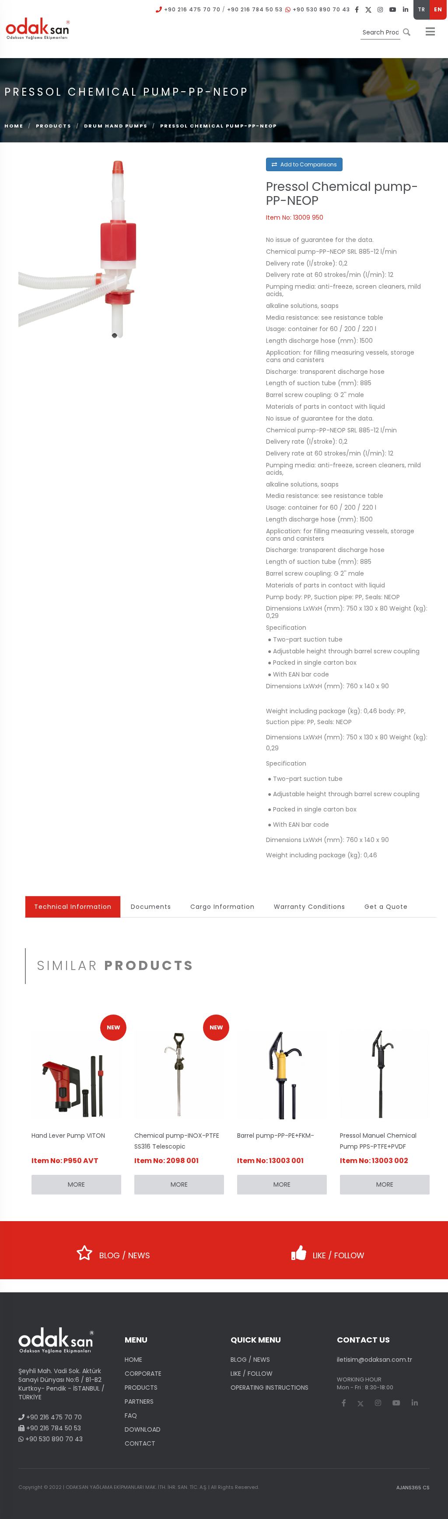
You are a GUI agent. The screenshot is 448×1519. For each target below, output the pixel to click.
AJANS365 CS (413, 1487)
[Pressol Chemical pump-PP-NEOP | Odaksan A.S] (38, 28)
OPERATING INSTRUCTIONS (269, 1387)
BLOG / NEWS (123, 1255)
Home (13, 125)
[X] (368, 9)
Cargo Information (222, 906)
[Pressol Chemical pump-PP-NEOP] (117, 245)
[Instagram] (380, 9)
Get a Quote (386, 906)
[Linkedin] (406, 9)
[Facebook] (357, 9)
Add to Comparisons (308, 164)
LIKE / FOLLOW (337, 1255)
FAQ (131, 1415)
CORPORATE (143, 1373)
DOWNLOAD (143, 1429)
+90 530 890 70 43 (321, 9)
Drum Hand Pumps (116, 125)
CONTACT (140, 1443)
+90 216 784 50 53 (255, 9)
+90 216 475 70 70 (192, 9)
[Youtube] (393, 9)
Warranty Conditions (309, 906)
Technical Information (73, 906)
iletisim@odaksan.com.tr (374, 1359)
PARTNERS (139, 1401)
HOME (133, 1359)
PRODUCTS (53, 125)
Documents (151, 906)
